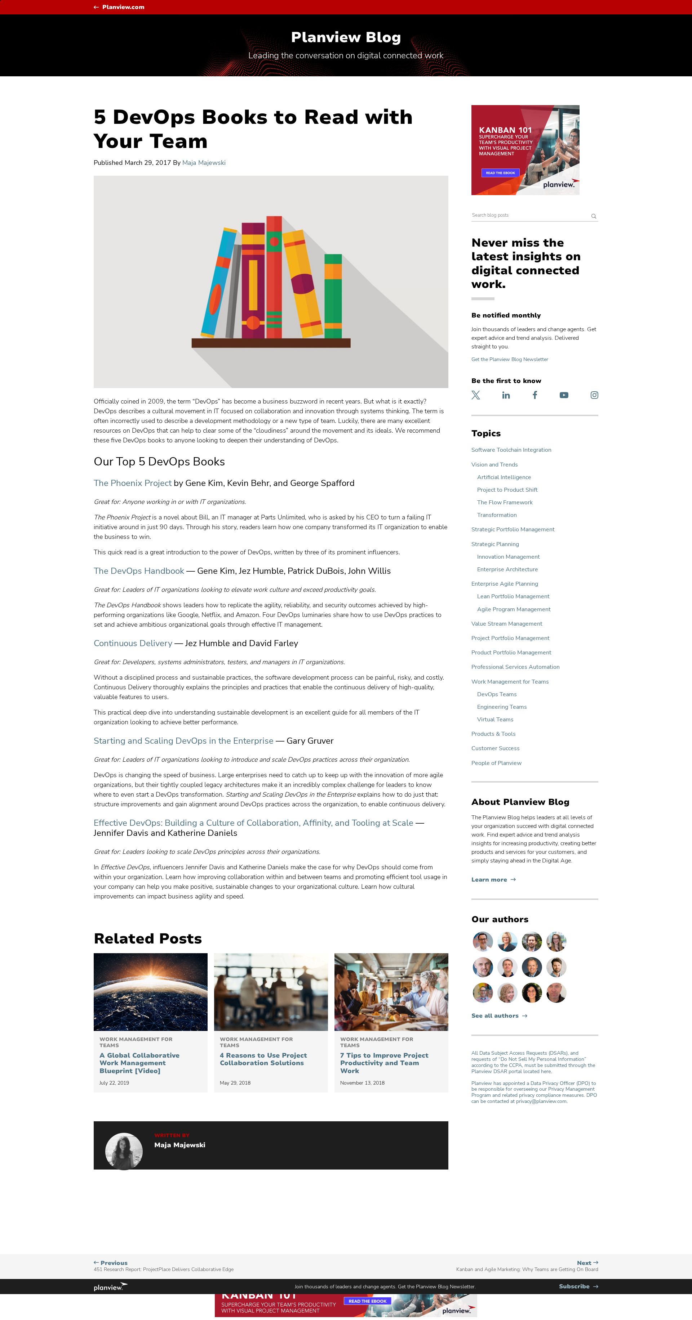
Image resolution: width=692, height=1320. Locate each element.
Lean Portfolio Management (513, 596)
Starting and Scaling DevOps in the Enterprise (184, 741)
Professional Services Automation (515, 667)
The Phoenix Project (133, 483)
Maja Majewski (204, 162)
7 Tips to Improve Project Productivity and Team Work (384, 1056)
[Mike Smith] (532, 977)
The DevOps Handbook (139, 571)
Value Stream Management (506, 624)
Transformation (497, 515)
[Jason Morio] (508, 977)
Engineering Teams (502, 707)
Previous (164, 1266)
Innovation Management (508, 557)
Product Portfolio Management (511, 652)
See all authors (495, 1016)
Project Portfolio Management (510, 638)
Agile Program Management (514, 609)
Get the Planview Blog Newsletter (509, 359)
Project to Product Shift (507, 490)
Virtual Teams (495, 719)
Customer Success (495, 748)
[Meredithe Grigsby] (556, 951)
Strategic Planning (495, 544)
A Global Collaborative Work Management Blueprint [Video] (139, 1056)
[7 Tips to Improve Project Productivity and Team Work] (391, 992)
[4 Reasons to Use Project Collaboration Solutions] (271, 992)
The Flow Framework (505, 502)
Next (527, 1266)
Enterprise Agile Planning (504, 584)
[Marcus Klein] (483, 951)
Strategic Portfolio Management (513, 529)
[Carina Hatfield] (508, 1002)
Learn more (493, 880)
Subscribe (578, 1286)
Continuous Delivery (133, 643)
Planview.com (123, 7)
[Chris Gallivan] (556, 1002)
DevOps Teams (497, 694)
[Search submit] (593, 217)
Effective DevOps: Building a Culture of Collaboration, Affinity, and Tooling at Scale (253, 823)
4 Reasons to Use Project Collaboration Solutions (263, 1052)
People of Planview (496, 763)
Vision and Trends (494, 464)
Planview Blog (346, 37)
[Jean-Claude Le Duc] (532, 951)
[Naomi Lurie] (532, 1002)
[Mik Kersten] (483, 977)
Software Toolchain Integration (511, 450)
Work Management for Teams (510, 682)
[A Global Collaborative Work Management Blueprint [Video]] (151, 992)
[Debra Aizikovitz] (508, 951)
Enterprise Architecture (507, 569)
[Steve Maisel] (483, 1002)
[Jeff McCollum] (556, 977)
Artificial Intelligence (504, 477)
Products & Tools (493, 734)
